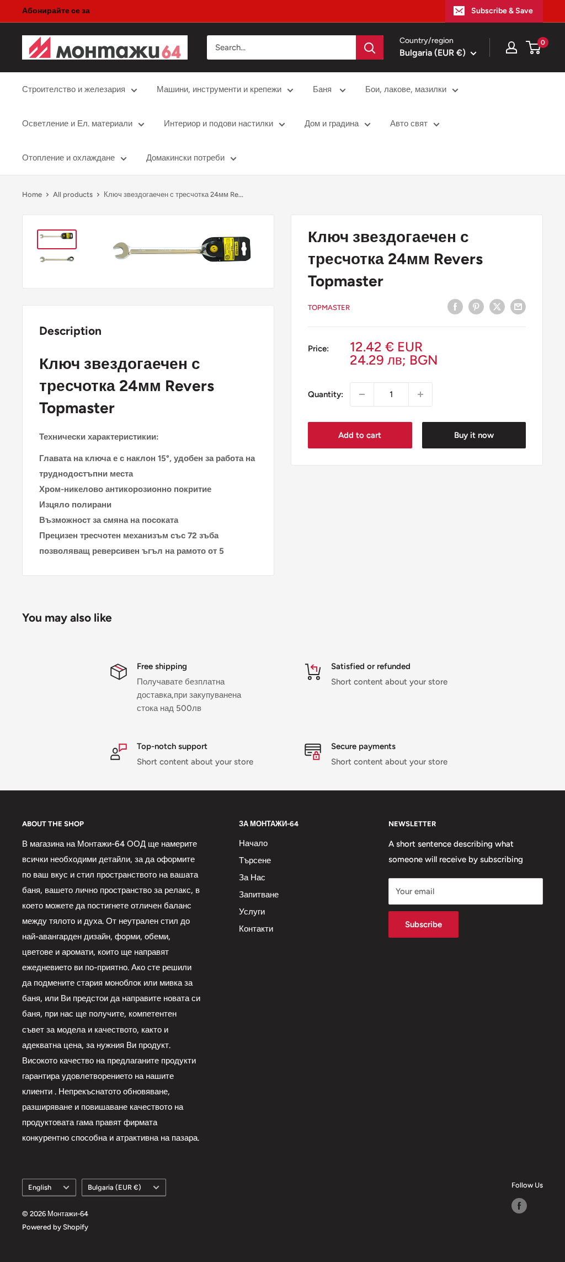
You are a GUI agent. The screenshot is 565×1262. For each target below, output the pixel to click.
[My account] (511, 47)
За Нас (252, 878)
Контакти (256, 929)
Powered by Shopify (55, 1227)
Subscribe (423, 924)
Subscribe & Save (502, 10)
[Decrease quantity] (362, 394)
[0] (534, 47)
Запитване (259, 895)
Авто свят (409, 124)
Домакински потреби (185, 158)
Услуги (252, 912)
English (39, 1187)
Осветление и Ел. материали (77, 124)
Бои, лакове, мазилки (405, 89)
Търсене (255, 860)
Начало (253, 843)
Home (32, 194)
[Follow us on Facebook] (519, 1205)
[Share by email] (518, 306)
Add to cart (359, 435)
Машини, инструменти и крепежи (219, 89)
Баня (323, 89)
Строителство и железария (73, 89)
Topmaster (329, 307)
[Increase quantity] (420, 394)
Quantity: (325, 394)
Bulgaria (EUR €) (114, 1187)
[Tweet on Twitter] (497, 306)
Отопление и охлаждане (68, 158)
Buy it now (474, 435)
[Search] (369, 47)
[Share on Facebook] (455, 306)
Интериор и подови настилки (218, 124)
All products (73, 194)
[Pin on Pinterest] (476, 306)
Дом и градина (332, 124)
